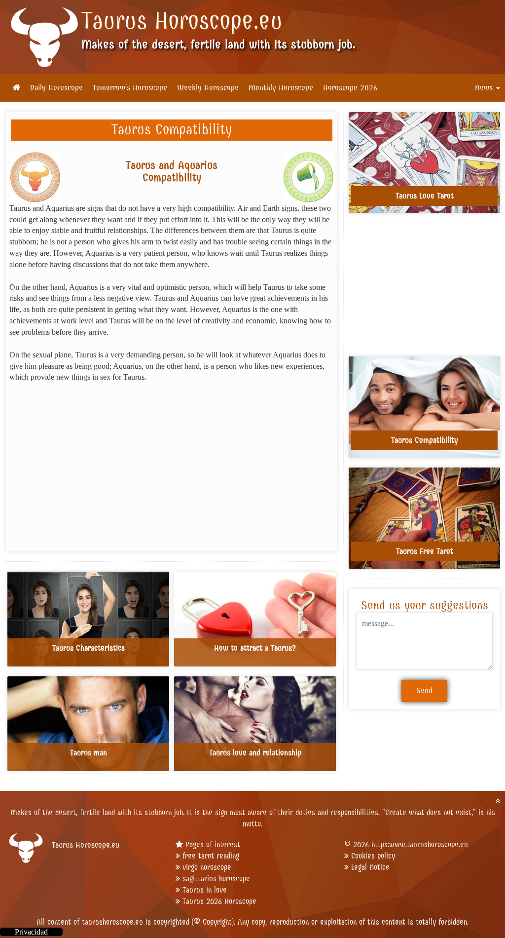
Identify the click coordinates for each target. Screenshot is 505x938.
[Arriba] (497, 801)
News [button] (485, 88)
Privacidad (31, 932)
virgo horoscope (206, 867)
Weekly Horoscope (208, 88)
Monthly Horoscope (281, 88)
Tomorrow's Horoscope (130, 88)
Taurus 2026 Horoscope (219, 901)
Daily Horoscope (56, 88)
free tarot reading (210, 855)
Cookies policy (373, 855)
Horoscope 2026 (350, 88)
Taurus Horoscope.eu (182, 20)
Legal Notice (370, 867)
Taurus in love (204, 890)
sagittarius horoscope (216, 878)
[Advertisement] (171, 463)
